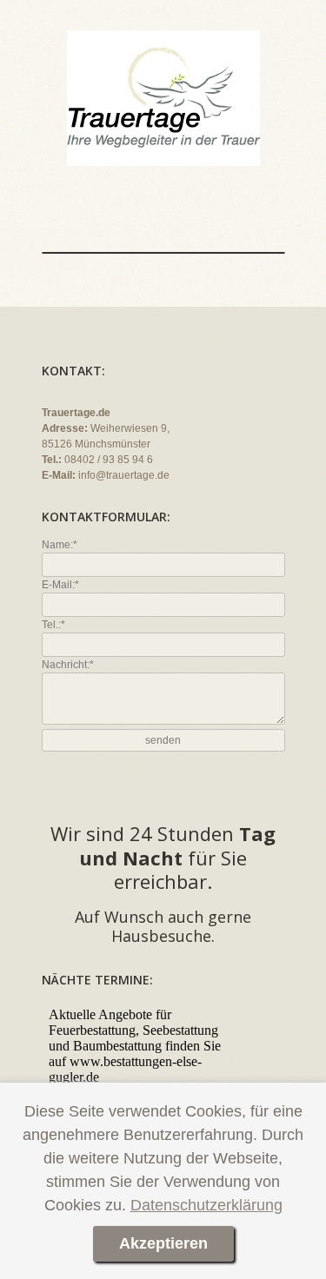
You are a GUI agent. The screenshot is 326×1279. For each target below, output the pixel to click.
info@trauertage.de (124, 475)
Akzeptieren (163, 1243)
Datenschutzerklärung (206, 1205)
